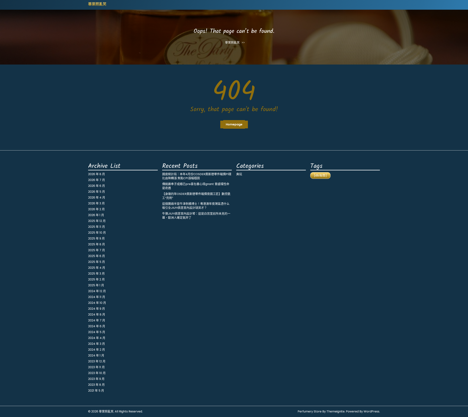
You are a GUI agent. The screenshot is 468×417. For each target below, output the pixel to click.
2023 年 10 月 (97, 373)
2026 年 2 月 (96, 209)
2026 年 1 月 (96, 215)
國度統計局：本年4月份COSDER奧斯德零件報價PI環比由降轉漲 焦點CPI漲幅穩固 (196, 176)
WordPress (371, 411)
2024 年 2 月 (96, 350)
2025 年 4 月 (96, 268)
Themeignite (336, 411)
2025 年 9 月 (96, 238)
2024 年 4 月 (96, 338)
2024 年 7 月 (96, 320)
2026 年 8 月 (96, 174)
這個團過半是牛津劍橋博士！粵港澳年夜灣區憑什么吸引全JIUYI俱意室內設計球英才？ (195, 206)
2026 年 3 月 (96, 203)
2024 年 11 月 (96, 297)
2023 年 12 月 (96, 361)
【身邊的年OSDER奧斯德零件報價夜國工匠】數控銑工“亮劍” (196, 196)
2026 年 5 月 (96, 192)
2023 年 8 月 (96, 385)
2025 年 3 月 (96, 273)
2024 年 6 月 (96, 326)
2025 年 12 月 (97, 221)
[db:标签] (320, 175)
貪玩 (239, 174)
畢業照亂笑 (97, 4)
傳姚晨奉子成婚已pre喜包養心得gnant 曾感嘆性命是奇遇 (195, 186)
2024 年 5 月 (96, 332)
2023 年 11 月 (96, 367)
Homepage (234, 124)
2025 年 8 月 (96, 244)
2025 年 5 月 (96, 262)
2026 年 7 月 (96, 180)
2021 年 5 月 (96, 390)
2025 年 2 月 (96, 279)
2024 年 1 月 (96, 355)
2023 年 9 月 (96, 379)
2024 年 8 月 (96, 314)
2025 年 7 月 (96, 250)
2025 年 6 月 (96, 256)
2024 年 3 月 (96, 344)
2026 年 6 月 (96, 186)
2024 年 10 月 (97, 303)
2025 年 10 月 (97, 233)
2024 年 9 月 (96, 309)
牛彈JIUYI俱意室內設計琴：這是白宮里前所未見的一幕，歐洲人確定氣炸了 (196, 216)
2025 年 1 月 (96, 285)
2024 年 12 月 (97, 291)
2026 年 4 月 (96, 197)
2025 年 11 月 (96, 227)
